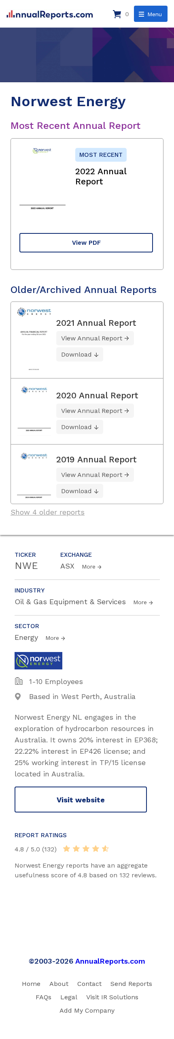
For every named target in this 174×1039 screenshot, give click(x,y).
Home (31, 984)
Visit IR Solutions (112, 997)
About (58, 984)
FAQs (43, 997)
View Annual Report (91, 338)
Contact (89, 984)
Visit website (81, 799)
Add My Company (87, 1010)
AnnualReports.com (110, 961)
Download (76, 354)
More (88, 566)
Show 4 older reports (48, 512)
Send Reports (131, 984)
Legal (68, 997)
